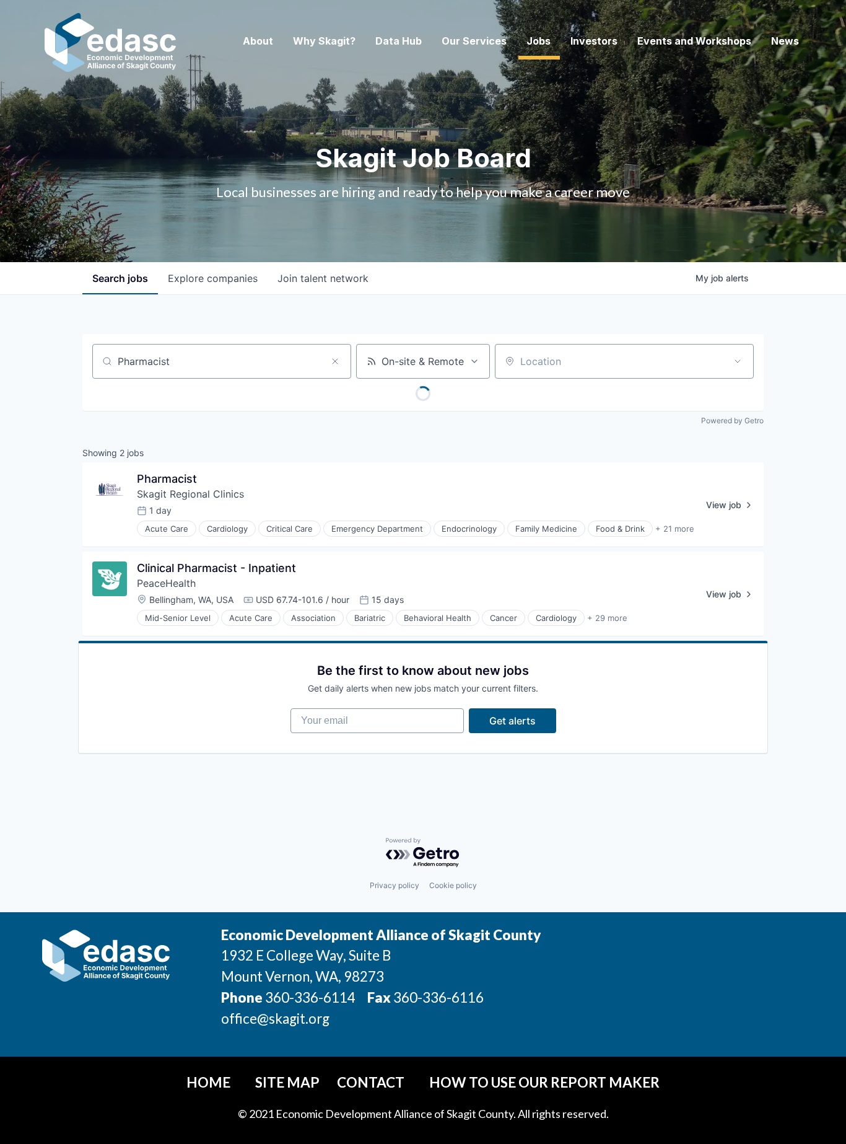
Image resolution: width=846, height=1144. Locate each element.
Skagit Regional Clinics (190, 494)
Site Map (287, 1082)
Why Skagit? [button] (324, 41)
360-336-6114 (310, 997)
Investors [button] (593, 41)
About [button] (258, 41)
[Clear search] (335, 361)
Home (208, 1082)
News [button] (785, 41)
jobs (120, 278)
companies (213, 278)
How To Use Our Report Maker (544, 1082)
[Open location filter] (737, 361)
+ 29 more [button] (607, 618)
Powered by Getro (732, 420)
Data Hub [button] (398, 41)
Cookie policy (453, 885)
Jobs (538, 41)
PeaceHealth (166, 583)
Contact (370, 1082)
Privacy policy (394, 885)
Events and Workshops (694, 41)
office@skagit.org (275, 1018)
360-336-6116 (437, 997)
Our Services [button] (474, 41)
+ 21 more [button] (674, 529)
